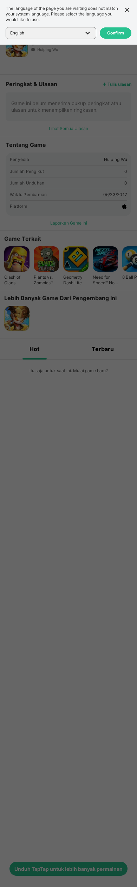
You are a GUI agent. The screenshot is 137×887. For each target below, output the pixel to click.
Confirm (115, 32)
